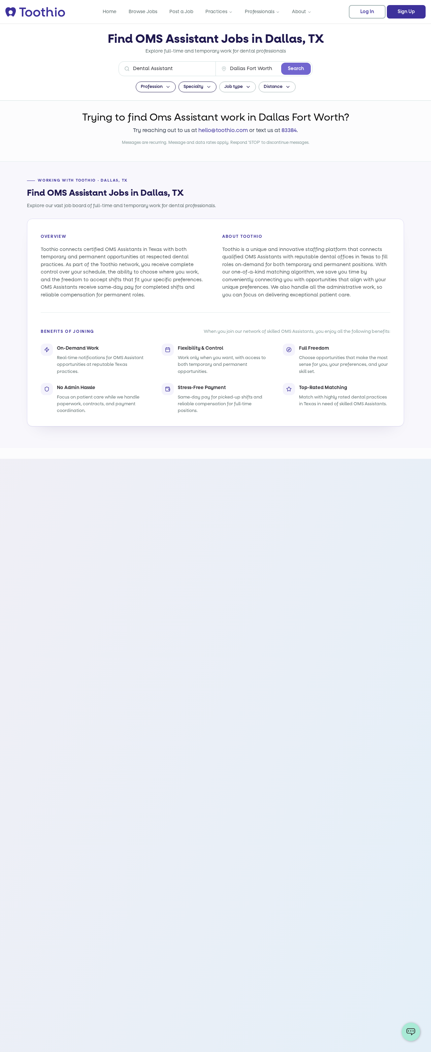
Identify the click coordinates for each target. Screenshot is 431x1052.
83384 (289, 130)
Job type (233, 87)
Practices (216, 11)
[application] (410, 1031)
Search (296, 68)
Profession (152, 87)
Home (110, 11)
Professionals (259, 11)
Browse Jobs (143, 11)
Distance (273, 87)
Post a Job (181, 11)
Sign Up (406, 11)
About (299, 11)
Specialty (193, 87)
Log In (367, 11)
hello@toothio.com (223, 130)
